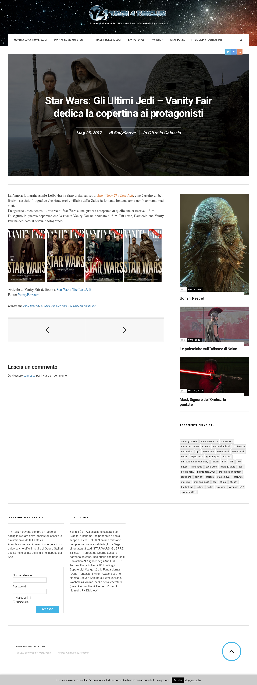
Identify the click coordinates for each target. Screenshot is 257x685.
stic (214, 482)
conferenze (239, 446)
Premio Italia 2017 (206, 471)
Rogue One (186, 477)
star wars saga (201, 482)
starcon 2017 (223, 477)
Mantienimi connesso (23, 600)
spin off (198, 477)
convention (186, 451)
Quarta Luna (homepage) (30, 39)
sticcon (233, 482)
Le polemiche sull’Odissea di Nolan (208, 349)
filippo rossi (197, 456)
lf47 (224, 461)
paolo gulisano (227, 466)
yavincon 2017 (236, 487)
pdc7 (241, 466)
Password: (20, 586)
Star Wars (61, 305)
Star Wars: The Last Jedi (73, 289)
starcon (210, 477)
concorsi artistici (221, 446)
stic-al (223, 482)
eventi (184, 456)
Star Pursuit (179, 39)
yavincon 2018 (188, 492)
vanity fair (89, 305)
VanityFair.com (29, 294)
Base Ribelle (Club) (108, 39)
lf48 (231, 461)
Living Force (136, 39)
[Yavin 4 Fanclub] (128, 13)
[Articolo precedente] (47, 330)
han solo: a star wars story (194, 461)
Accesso (47, 609)
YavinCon (157, 39)
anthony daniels (189, 441)
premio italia (187, 471)
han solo (227, 456)
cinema (206, 446)
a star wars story (209, 441)
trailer (210, 487)
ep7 (198, 451)
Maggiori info (192, 680)
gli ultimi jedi (48, 305)
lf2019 (184, 466)
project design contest (230, 471)
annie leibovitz (31, 305)
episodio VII (223, 451)
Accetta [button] (178, 680)
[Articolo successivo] (125, 330)
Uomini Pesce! (192, 298)
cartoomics (227, 441)
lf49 (239, 461)
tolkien (200, 487)
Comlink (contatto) (208, 39)
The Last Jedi (75, 305)
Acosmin (84, 652)
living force (196, 466)
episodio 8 (208, 451)
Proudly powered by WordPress (33, 652)
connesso (29, 375)
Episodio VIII (238, 451)
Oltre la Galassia (164, 132)
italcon (215, 461)
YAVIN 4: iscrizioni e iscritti (71, 39)
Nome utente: (22, 575)
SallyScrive (125, 132)
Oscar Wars (211, 466)
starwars (238, 477)
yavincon (220, 487)
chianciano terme (190, 446)
